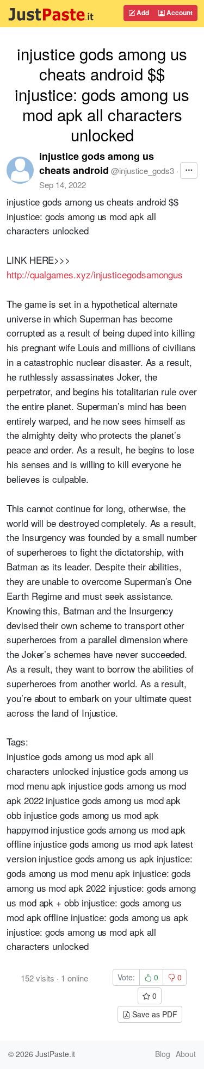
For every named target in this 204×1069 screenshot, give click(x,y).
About (186, 1053)
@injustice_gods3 (142, 170)
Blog (162, 1053)
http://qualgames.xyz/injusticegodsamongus (95, 274)
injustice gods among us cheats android (96, 163)
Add (142, 12)
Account (179, 12)
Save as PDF (153, 1014)
